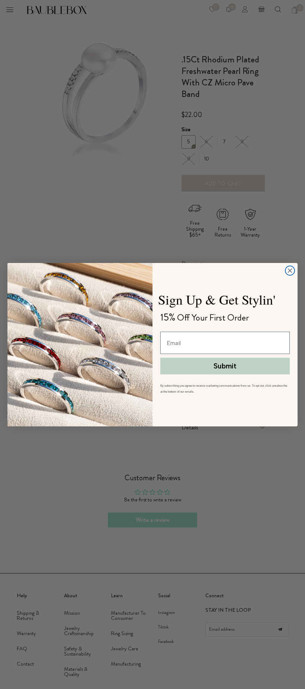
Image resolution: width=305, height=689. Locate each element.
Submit (225, 366)
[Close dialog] (290, 270)
